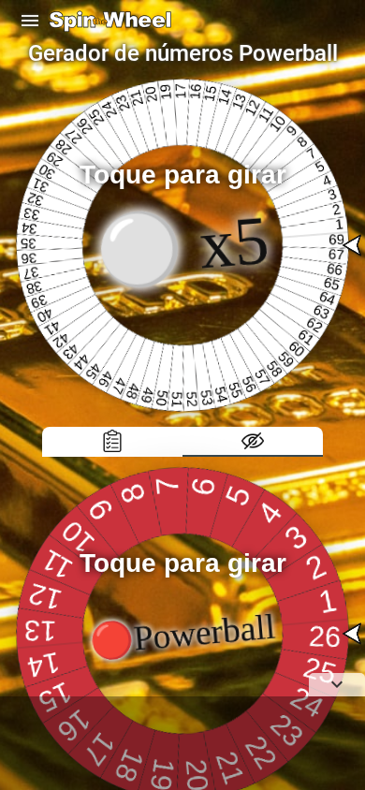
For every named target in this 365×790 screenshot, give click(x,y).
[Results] (112, 442)
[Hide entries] (252, 442)
